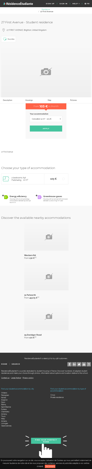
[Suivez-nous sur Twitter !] (79, 364)
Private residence (57, 397)
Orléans (4, 393)
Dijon (3, 402)
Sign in (63, 4)
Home (4, 364)
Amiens (4, 421)
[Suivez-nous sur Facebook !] (69, 364)
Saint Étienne (6, 407)
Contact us (5, 378)
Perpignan (5, 395)
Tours (3, 416)
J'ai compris (50, 466)
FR (88, 4)
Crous (52, 395)
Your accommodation (39, 114)
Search (16, 364)
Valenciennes (6, 426)
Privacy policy (28, 378)
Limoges (4, 423)
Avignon (4, 400)
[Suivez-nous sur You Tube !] (84, 364)
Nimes (3, 398)
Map (49, 100)
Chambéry (5, 412)
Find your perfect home (46, 441)
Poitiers (4, 409)
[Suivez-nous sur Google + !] (74, 364)
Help (75, 4)
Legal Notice (16, 378)
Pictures (73, 100)
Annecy (4, 414)
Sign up (50, 4)
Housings (29, 100)
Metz (3, 419)
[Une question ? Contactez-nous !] (89, 364)
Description (7, 100)
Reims (3, 405)
